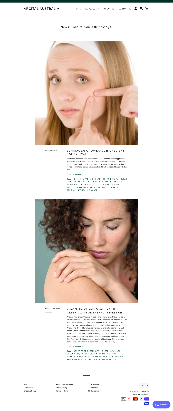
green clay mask (111, 351)
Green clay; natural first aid (99, 354)
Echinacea (80, 182)
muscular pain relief (79, 357)
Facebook (95, 384)
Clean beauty (110, 179)
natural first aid (103, 357)
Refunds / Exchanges (64, 384)
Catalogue (91, 9)
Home (78, 9)
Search (27, 384)
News (65, 27)
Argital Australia (42, 8)
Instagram (95, 391)
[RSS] (111, 27)
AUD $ (143, 386)
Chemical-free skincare (87, 179)
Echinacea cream (98, 182)
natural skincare (88, 190)
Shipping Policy (30, 391)
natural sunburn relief (102, 359)
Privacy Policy (61, 388)
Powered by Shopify (141, 394)
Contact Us (125, 9)
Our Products (29, 388)
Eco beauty (86, 185)
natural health (86, 187)
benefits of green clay (87, 351)
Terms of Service (63, 391)
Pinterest (94, 388)
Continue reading (74, 174)
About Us (109, 9)
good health (102, 185)
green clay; (73, 354)
